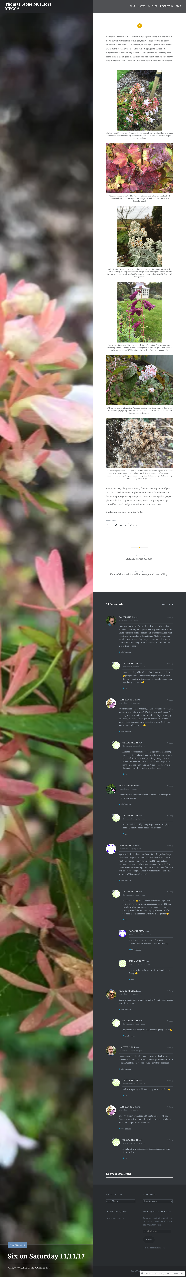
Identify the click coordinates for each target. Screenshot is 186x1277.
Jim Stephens (127, 1047)
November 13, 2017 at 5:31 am (133, 1024)
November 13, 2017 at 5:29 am (133, 1143)
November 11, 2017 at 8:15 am (130, 620)
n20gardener (127, 785)
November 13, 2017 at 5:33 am (133, 895)
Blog (178, 6)
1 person (128, 652)
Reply (171, 617)
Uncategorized (17, 1245)
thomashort (21, 1268)
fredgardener (128, 991)
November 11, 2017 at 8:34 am (133, 666)
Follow (149, 1239)
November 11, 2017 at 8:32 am (133, 746)
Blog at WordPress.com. (139, 1271)
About (142, 6)
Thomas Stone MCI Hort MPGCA (28, 6)
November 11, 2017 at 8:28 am (130, 703)
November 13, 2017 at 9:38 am (140, 964)
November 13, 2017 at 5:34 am (133, 819)
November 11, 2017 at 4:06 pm (130, 1050)
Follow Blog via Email (157, 1211)
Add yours (167, 604)
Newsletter (166, 6)
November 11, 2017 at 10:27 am (130, 789)
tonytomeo (126, 617)
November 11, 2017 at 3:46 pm (130, 994)
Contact (152, 6)
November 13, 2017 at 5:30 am (133, 1083)
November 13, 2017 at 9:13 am (140, 934)
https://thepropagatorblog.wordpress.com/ (126, 496)
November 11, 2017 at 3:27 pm (130, 848)
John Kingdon (127, 699)
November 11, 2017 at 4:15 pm (130, 1110)
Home (133, 6)
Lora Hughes (127, 845)
